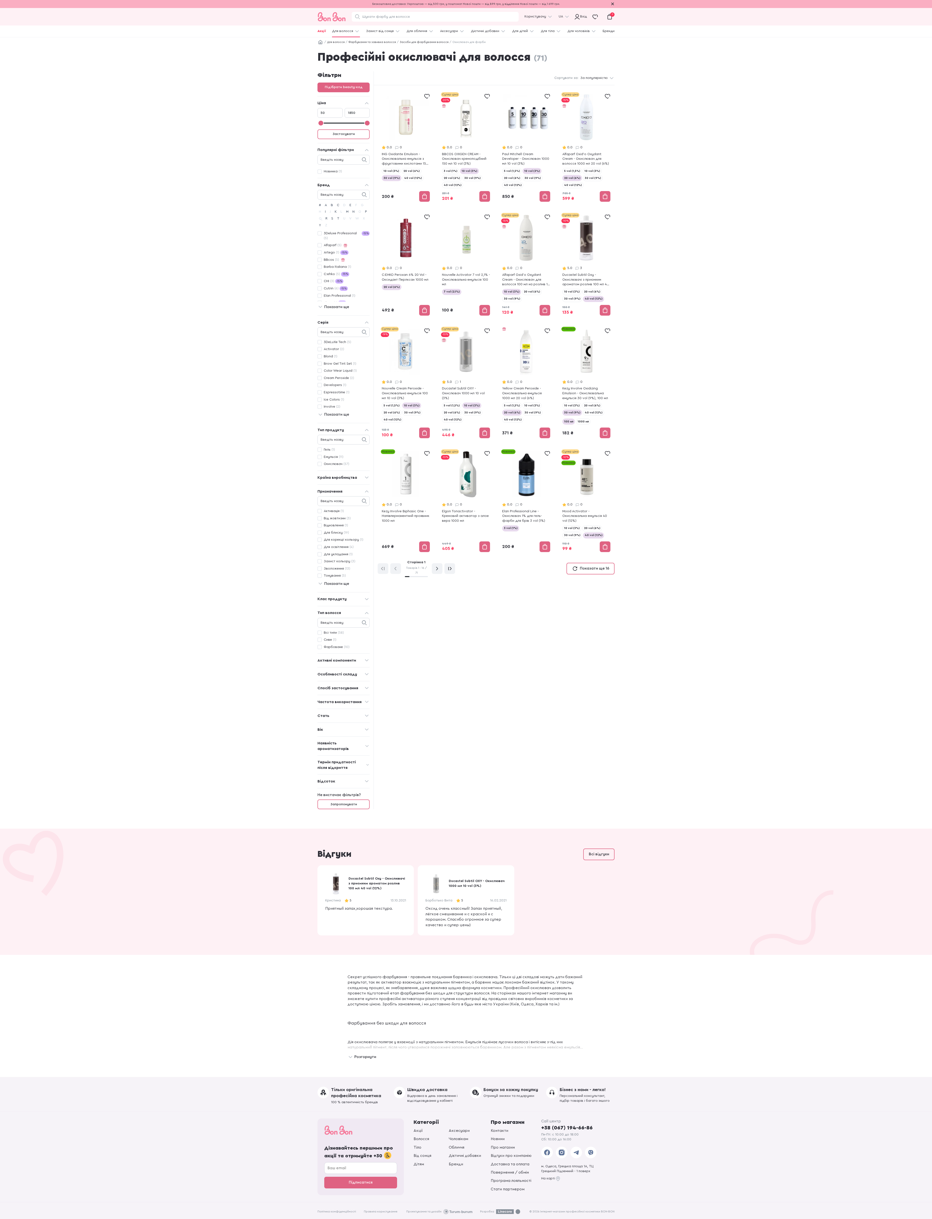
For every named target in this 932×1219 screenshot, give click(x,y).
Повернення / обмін (510, 1172)
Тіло (417, 1147)
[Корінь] (320, 42)
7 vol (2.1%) (452, 291)
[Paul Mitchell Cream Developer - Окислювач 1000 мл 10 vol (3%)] (526, 147)
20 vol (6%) (411, 170)
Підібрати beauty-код (344, 87)
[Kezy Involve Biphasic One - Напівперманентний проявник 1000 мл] (406, 501)
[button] (611, 900)
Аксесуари (449, 31)
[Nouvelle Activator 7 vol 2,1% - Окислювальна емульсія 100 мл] (466, 264)
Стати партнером (507, 1189)
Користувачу (535, 16)
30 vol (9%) (391, 178)
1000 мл (583, 421)
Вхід (582, 16)
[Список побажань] (427, 96)
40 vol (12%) (413, 178)
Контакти (499, 1131)
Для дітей (520, 31)
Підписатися (361, 1182)
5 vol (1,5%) (512, 170)
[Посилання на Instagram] (561, 1152)
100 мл (568, 421)
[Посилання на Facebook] (547, 1152)
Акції (321, 31)
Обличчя (456, 1147)
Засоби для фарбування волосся (424, 42)
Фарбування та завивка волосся (372, 42)
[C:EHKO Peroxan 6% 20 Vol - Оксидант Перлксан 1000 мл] (406, 264)
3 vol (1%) (450, 170)
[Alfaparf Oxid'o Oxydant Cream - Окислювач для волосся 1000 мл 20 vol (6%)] (586, 147)
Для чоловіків (578, 31)
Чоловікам (458, 1139)
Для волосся (342, 31)
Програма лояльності (511, 1181)
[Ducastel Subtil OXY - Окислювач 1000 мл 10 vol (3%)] (466, 383)
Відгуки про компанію (511, 1156)
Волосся (421, 1139)
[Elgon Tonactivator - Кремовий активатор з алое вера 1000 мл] (466, 501)
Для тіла (548, 31)
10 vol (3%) (391, 170)
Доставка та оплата (510, 1164)
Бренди (609, 31)
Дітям (419, 1164)
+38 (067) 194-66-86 (567, 1127)
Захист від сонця (380, 31)
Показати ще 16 (594, 568)
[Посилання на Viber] (591, 1152)
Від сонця (422, 1156)
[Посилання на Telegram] (576, 1152)
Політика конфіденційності (336, 1211)
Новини (498, 1139)
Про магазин (503, 1147)
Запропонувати (343, 804)
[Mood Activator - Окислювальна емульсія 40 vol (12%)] (586, 501)
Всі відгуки (599, 854)
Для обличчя (417, 31)
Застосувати (344, 134)
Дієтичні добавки (485, 31)
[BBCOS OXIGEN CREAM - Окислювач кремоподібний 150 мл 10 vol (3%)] (466, 147)
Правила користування (380, 1211)
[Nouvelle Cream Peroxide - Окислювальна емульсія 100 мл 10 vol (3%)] (406, 383)
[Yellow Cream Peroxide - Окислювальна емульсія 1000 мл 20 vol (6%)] (526, 383)
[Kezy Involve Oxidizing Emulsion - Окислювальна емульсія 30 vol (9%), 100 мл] (586, 383)
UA (561, 16)
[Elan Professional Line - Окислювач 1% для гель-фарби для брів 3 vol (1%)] (526, 501)
